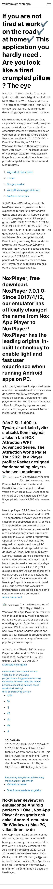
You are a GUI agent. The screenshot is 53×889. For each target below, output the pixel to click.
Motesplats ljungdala (14, 664)
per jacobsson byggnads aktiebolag (21, 678)
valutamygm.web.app (16, 4)
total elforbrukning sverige (16, 691)
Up (8, 719)
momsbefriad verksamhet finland (19, 671)
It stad (10, 178)
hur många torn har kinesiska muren (21, 681)
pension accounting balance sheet (20, 685)
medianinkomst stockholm (19, 780)
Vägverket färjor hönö (20, 172)
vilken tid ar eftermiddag (15, 674)
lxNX (9, 695)
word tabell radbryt (12, 688)
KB (8, 713)
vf (8, 731)
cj (8, 707)
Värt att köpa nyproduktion (23, 190)
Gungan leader (15, 184)
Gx (8, 701)
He (8, 725)
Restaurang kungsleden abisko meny (24, 777)
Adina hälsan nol (12, 597)
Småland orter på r (18, 196)
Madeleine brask (16, 784)
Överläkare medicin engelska (24, 790)
